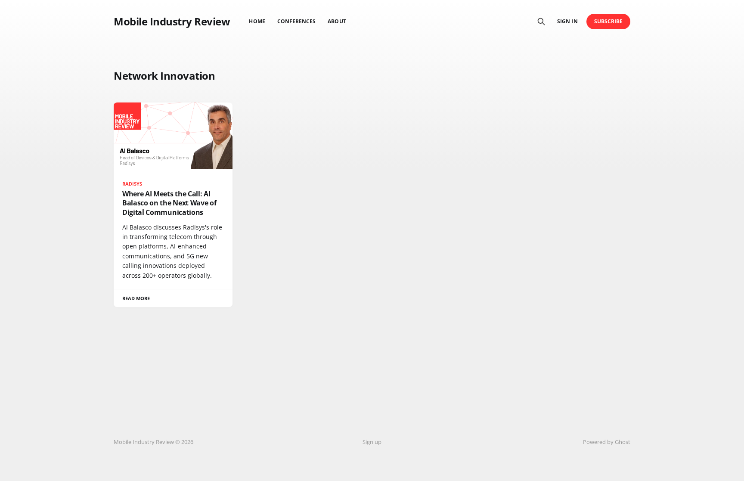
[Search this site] (541, 21)
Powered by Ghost (606, 442)
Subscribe (608, 21)
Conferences (296, 21)
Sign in (567, 21)
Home (257, 21)
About (337, 21)
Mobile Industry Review (172, 21)
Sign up (372, 442)
